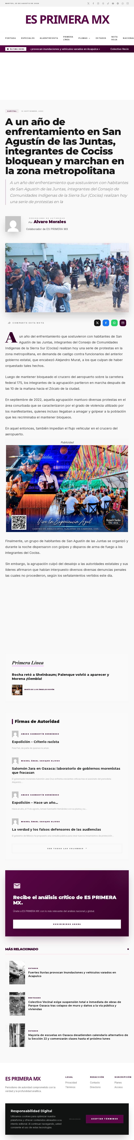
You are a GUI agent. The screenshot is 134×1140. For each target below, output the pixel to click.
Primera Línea (68, 38)
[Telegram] (118, 3)
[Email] (127, 3)
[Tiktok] (108, 3)
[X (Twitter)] (97, 323)
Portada (10, 38)
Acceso (119, 1087)
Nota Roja (114, 38)
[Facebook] (93, 3)
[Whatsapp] (123, 3)
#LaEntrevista (49, 38)
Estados (101, 38)
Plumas (84, 38)
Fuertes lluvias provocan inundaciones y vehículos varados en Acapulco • (54, 49)
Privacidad (75, 1119)
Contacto (95, 1082)
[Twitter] (88, 3)
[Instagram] (98, 3)
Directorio (95, 1087)
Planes (118, 1082)
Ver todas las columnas (67, 848)
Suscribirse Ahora (67, 924)
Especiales (28, 38)
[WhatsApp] (114, 323)
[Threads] (103, 3)
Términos (70, 1087)
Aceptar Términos (104, 1119)
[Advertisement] (67, 77)
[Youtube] (113, 3)
